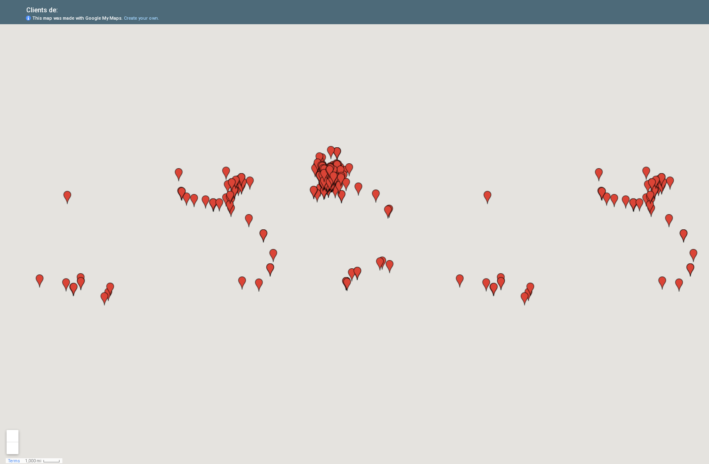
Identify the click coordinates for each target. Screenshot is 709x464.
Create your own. (141, 18)
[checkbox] (64, 9)
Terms (14, 461)
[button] (670, 17)
